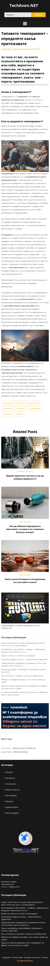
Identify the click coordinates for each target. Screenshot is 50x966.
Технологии (10, 784)
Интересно (7, 403)
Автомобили (11, 795)
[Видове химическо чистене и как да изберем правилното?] (25, 452)
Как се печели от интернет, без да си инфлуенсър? (22, 676)
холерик (19, 414)
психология (7, 408)
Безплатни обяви (8, 882)
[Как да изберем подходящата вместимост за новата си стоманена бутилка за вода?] (25, 502)
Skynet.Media (6, 752)
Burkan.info (15, 887)
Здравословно (11, 807)
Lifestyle (9, 772)
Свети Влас (6, 748)
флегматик (7, 414)
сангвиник (20, 408)
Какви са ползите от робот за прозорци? (18, 655)
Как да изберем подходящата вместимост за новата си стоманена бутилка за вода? (25, 529)
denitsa (7, 49)
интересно (19, 403)
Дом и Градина (12, 813)
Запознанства (7, 884)
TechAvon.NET (23, 5)
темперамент (34, 408)
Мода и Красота (12, 790)
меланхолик (33, 403)
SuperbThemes (26, 960)
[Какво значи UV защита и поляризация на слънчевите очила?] (25, 555)
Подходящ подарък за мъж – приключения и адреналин (24, 659)
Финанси (9, 801)
